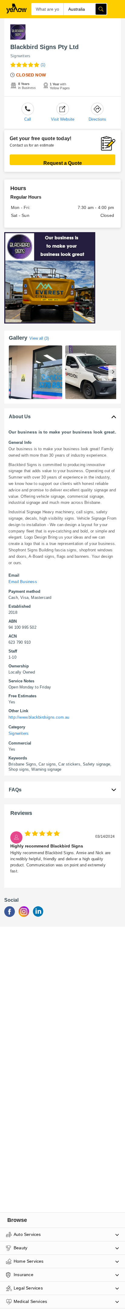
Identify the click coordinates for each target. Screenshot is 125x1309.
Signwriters (20, 56)
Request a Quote (62, 163)
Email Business (22, 581)
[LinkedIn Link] (38, 915)
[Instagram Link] (24, 915)
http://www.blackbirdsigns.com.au (38, 717)
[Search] (101, 9)
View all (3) (39, 338)
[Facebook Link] (9, 915)
